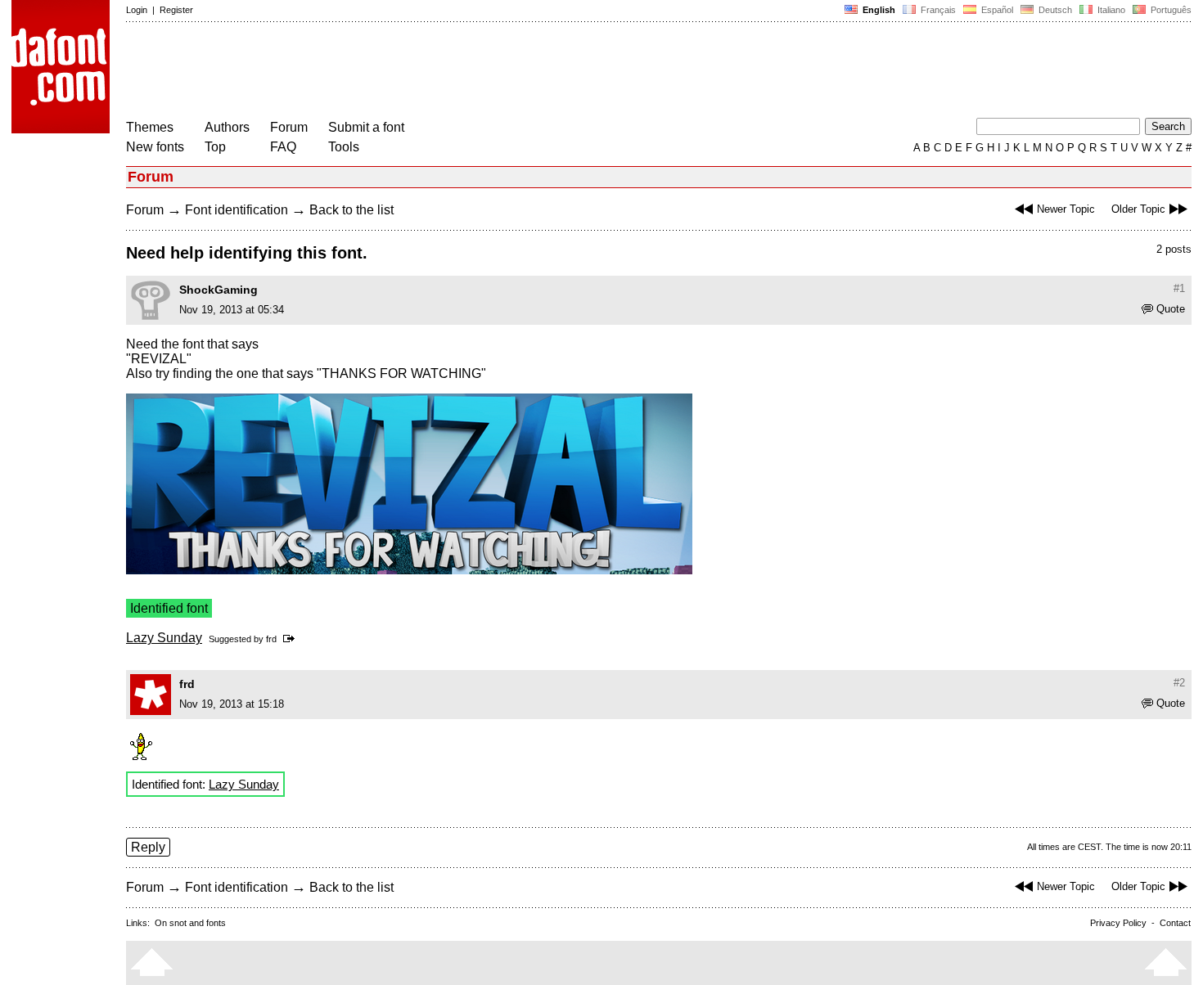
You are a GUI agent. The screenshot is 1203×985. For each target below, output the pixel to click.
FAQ (283, 147)
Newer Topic (1066, 209)
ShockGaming (218, 289)
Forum (289, 127)
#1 (1179, 288)
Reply (148, 847)
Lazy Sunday (164, 638)
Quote (1170, 309)
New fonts (155, 147)
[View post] (292, 639)
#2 (1179, 683)
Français (937, 10)
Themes (149, 127)
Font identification (236, 210)
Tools (343, 147)
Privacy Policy (1118, 923)
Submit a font (366, 127)
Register (176, 10)
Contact (1175, 923)
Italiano (1110, 10)
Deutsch (1054, 10)
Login (136, 10)
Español (996, 10)
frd (271, 639)
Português (1169, 10)
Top (215, 147)
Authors (227, 127)
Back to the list (351, 210)
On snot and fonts (190, 923)
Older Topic (1138, 209)
